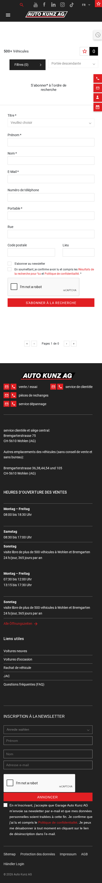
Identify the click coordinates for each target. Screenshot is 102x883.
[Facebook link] (44, 4)
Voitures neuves (15, 651)
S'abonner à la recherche (51, 303)
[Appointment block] (97, 107)
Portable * (15, 208)
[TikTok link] (71, 4)
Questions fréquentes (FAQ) (24, 684)
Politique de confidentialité (62, 273)
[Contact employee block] (97, 97)
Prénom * (14, 135)
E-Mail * (13, 172)
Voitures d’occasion (18, 659)
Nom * (12, 153)
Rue (10, 227)
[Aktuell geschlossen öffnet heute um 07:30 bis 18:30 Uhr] (97, 35)
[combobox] (73, 63)
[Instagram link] (62, 4)
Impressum (68, 854)
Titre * (12, 115)
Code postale (17, 245)
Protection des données (37, 854)
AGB (84, 854)
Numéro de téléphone (23, 190)
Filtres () (21, 65)
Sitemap (10, 854)
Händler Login (14, 864)
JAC (7, 676)
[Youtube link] (35, 4)
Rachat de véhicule (17, 668)
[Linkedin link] (53, 4)
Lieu (66, 245)
